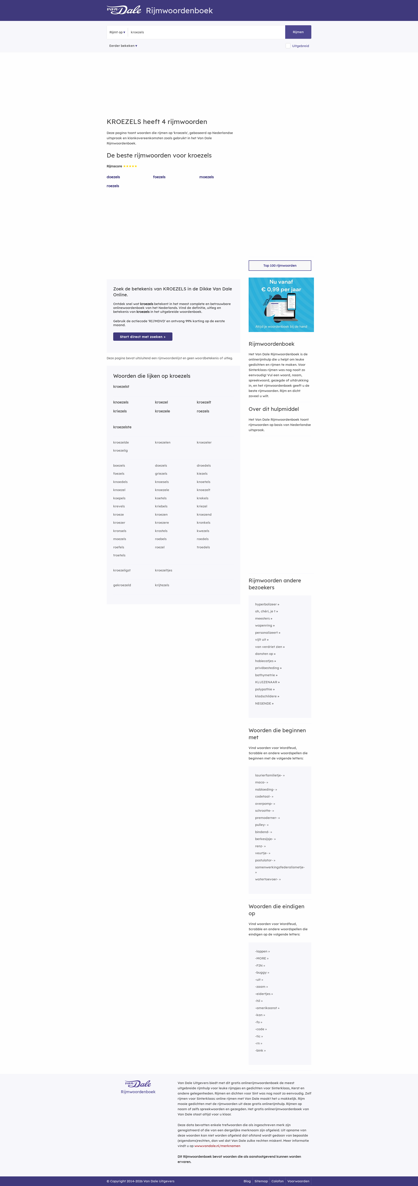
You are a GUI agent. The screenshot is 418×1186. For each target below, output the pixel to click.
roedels (203, 539)
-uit (258, 980)
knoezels (120, 402)
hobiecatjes (264, 661)
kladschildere (266, 696)
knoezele (162, 490)
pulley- (260, 825)
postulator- (264, 860)
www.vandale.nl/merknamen (217, 1146)
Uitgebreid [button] (300, 46)
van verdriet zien (268, 647)
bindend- (262, 832)
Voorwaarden (298, 1181)
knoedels (120, 482)
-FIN (259, 965)
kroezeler (204, 442)
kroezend (204, 514)
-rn (257, 1043)
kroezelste (122, 427)
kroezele (162, 411)
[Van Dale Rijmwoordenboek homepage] (126, 10)
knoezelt (203, 490)
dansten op (264, 654)
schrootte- (263, 810)
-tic (257, 1036)
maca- (260, 782)
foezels (159, 177)
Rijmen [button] (298, 32)
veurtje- (261, 853)
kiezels (202, 473)
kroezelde (121, 442)
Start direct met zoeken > (143, 337)
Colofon (277, 1181)
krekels (202, 498)
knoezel (119, 490)
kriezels (120, 411)
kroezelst (121, 386)
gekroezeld (122, 585)
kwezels (203, 531)
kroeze (118, 514)
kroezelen (162, 442)
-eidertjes (262, 994)
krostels (161, 531)
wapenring (263, 625)
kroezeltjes (163, 570)
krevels (119, 506)
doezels (113, 177)
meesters (262, 618)
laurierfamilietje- (268, 775)
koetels (161, 498)
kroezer (119, 522)
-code (259, 1029)
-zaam (260, 986)
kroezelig (120, 450)
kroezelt (204, 402)
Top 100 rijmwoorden (280, 265)
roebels (161, 539)
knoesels (162, 482)
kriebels (161, 506)
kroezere (162, 522)
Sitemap (261, 1181)
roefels (118, 547)
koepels (119, 498)
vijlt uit (260, 639)
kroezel (161, 402)
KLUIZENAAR (266, 682)
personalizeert (266, 632)
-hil (257, 1001)
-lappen (261, 951)
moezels (206, 177)
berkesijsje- (264, 839)
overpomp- (264, 803)
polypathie (263, 689)
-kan (259, 1015)
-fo (257, 1022)
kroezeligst (122, 570)
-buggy (261, 972)
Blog (247, 1181)
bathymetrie (265, 675)
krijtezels (162, 585)
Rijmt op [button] (116, 32)
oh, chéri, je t (265, 611)
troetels (119, 555)
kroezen (161, 514)
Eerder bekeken (122, 46)
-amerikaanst (266, 1008)
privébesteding (267, 668)
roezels (113, 185)
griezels (161, 473)
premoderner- (266, 818)
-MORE (260, 958)
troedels (203, 547)
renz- (259, 846)
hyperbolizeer (266, 604)
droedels (204, 465)
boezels (119, 465)
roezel (160, 547)
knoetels (203, 482)
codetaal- (263, 796)
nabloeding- (265, 789)
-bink (259, 1050)
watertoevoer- (266, 879)
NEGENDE (263, 703)
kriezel (202, 506)
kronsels (119, 531)
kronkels (203, 522)
